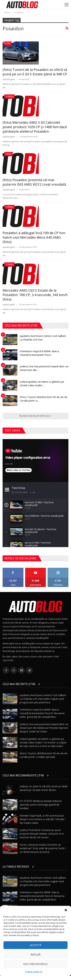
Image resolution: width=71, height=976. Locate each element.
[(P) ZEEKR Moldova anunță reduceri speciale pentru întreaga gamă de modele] (10, 804)
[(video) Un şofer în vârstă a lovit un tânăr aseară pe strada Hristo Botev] (10, 790)
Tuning (9, 96)
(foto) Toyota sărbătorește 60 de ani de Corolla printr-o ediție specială (43, 755)
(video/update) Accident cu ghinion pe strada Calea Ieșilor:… (42, 383)
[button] (66, 910)
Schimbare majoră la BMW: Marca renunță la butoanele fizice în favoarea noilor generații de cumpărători (42, 713)
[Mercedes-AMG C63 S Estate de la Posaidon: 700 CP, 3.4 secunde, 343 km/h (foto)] (21, 273)
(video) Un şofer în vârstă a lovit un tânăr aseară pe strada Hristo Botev (44, 788)
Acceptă (35, 945)
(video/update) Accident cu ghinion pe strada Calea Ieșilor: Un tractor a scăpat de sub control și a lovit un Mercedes (43, 742)
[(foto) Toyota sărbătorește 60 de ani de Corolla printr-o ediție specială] (10, 400)
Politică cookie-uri (34, 971)
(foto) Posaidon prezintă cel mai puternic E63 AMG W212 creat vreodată (34, 182)
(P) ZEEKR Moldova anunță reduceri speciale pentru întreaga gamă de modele (41, 804)
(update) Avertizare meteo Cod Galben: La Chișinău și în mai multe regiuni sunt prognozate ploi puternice (43, 698)
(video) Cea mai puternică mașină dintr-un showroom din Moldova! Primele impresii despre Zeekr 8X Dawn (44, 727)
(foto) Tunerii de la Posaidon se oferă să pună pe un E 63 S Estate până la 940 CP (35, 71)
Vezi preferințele (35, 964)
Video (9, 153)
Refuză (35, 954)
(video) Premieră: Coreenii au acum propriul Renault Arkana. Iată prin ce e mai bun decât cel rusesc (42, 833)
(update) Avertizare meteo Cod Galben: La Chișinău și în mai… (43, 337)
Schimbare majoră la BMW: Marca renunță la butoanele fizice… (39, 352)
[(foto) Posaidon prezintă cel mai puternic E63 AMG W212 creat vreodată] (21, 163)
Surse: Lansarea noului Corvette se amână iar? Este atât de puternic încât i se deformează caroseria (42, 848)
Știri (8, 43)
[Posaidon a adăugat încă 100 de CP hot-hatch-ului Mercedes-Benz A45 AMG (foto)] (21, 216)
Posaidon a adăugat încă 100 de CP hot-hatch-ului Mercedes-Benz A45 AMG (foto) (34, 237)
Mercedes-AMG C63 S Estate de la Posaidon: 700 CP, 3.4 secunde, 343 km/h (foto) (35, 295)
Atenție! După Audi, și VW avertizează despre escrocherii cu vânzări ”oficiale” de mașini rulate (42, 819)
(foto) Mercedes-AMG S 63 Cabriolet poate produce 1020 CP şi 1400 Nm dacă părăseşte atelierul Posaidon (35, 127)
